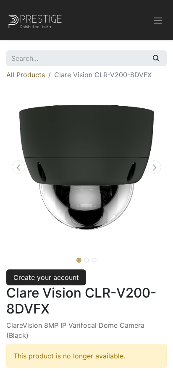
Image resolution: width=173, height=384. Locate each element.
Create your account (46, 277)
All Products (25, 75)
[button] (18, 167)
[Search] (156, 58)
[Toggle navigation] (158, 20)
